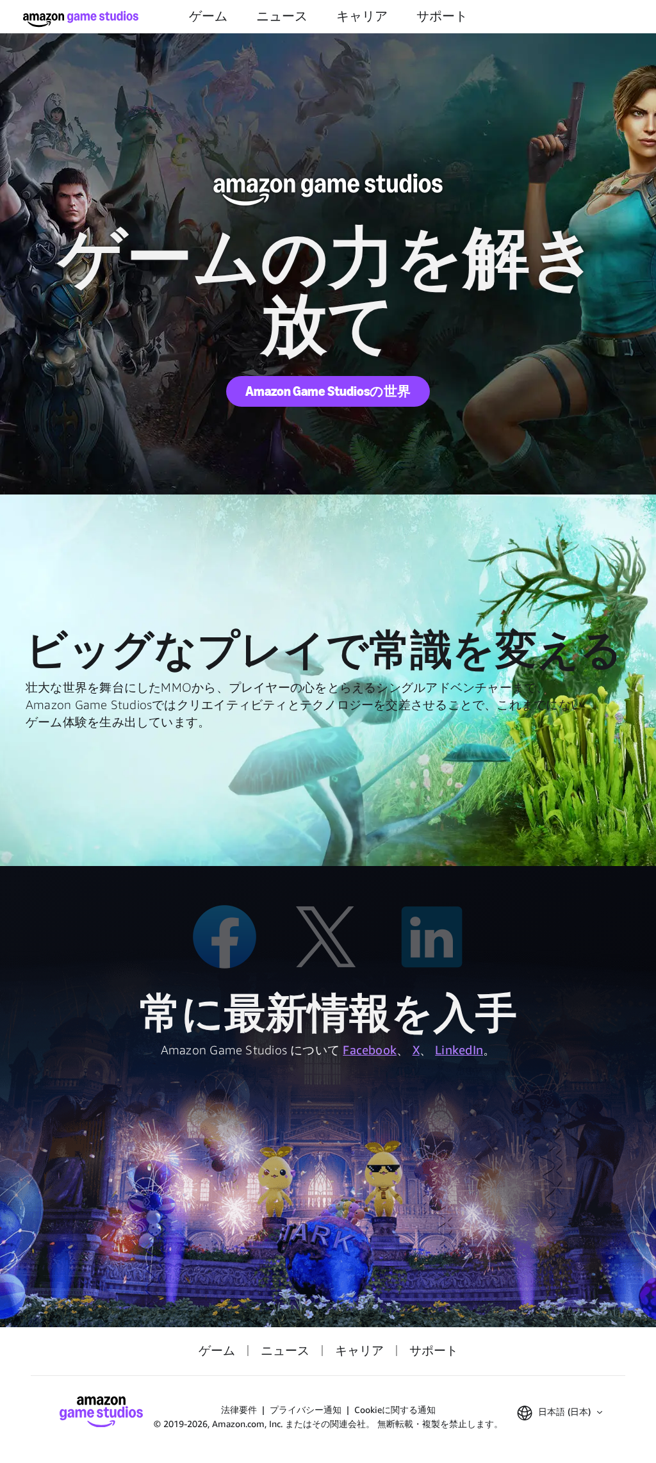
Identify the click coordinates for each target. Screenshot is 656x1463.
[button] (559, 1413)
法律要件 (239, 1409)
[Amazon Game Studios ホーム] (80, 19)
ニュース (282, 16)
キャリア (362, 16)
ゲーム (208, 16)
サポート (442, 16)
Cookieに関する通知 (395, 1409)
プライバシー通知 (305, 1409)
